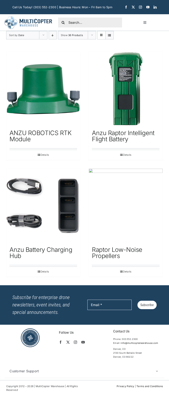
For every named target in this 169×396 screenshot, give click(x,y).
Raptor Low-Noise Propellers (117, 252)
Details (45, 154)
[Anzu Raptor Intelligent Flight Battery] (126, 89)
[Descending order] (53, 35)
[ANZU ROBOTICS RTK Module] (43, 89)
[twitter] (133, 7)
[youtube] (147, 7)
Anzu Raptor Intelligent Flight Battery (123, 136)
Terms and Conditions (149, 386)
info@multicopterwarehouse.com (139, 343)
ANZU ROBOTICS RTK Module (40, 136)
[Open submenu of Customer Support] (156, 371)
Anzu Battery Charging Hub (40, 252)
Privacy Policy (125, 386)
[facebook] (126, 7)
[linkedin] (155, 7)
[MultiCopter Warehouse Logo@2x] (28, 16)
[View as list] (110, 35)
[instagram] (140, 7)
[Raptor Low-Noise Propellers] (126, 206)
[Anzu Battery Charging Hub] (43, 206)
